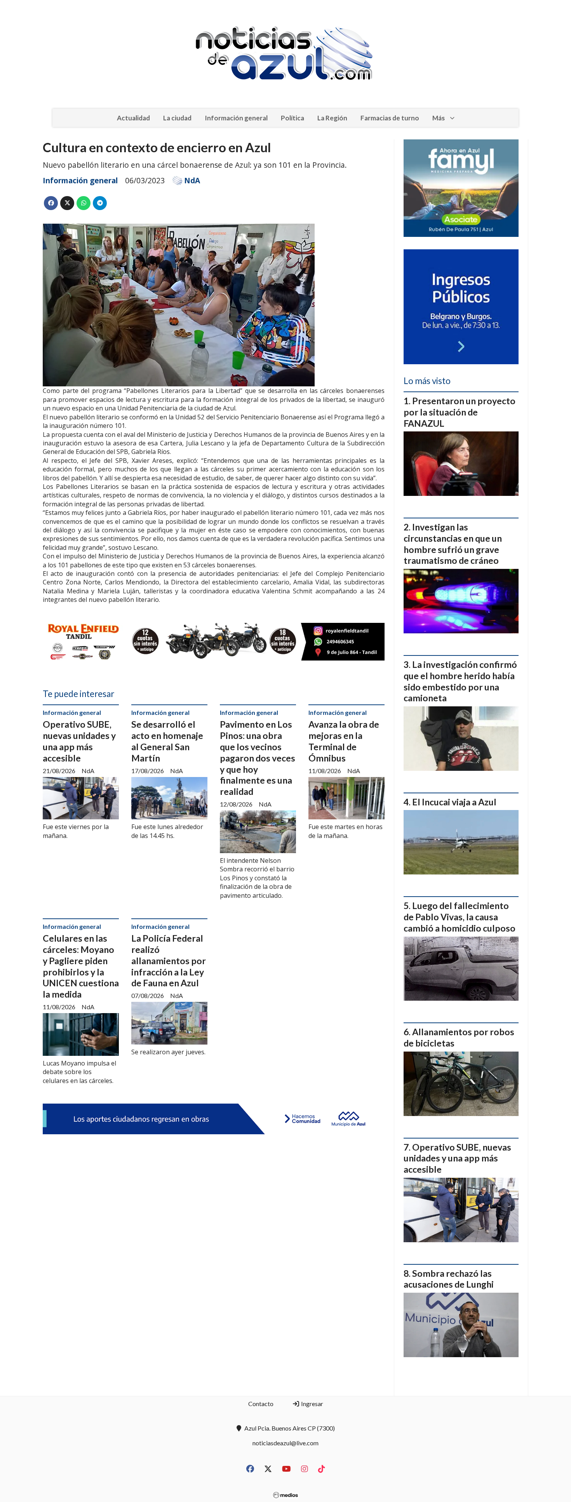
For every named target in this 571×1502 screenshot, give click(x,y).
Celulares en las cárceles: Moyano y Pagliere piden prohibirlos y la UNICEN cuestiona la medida (81, 966)
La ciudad (177, 118)
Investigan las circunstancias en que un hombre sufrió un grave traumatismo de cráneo (453, 544)
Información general (236, 118)
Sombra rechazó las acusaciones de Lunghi (449, 1279)
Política (292, 118)
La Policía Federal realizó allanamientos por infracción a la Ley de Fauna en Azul (168, 960)
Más (438, 118)
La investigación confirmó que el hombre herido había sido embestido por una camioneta (460, 681)
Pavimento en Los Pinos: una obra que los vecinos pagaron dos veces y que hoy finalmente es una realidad (257, 758)
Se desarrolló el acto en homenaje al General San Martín (167, 741)
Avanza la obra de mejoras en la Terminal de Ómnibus (343, 741)
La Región (332, 118)
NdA (192, 180)
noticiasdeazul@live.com (285, 1442)
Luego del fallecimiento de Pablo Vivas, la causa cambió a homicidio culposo (459, 917)
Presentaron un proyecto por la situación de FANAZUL (459, 412)
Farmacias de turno (389, 118)
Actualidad (133, 118)
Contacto (260, 1403)
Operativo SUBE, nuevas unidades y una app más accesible (79, 741)
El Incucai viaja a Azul (454, 801)
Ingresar (311, 1403)
